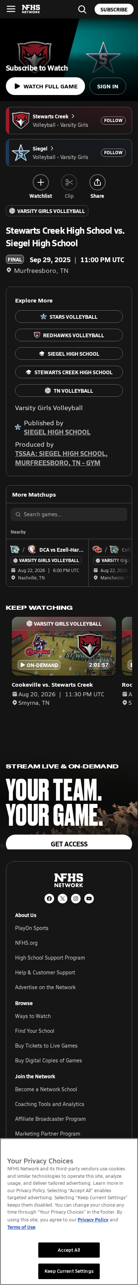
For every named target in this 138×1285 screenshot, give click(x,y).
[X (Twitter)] (62, 898)
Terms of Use (21, 1226)
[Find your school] (82, 9)
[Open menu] (11, 9)
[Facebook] (49, 898)
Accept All (69, 1250)
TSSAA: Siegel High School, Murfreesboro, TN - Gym (61, 458)
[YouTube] (89, 898)
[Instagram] (76, 898)
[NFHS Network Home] (31, 9)
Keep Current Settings (69, 1271)
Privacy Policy (93, 1219)
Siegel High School (57, 431)
